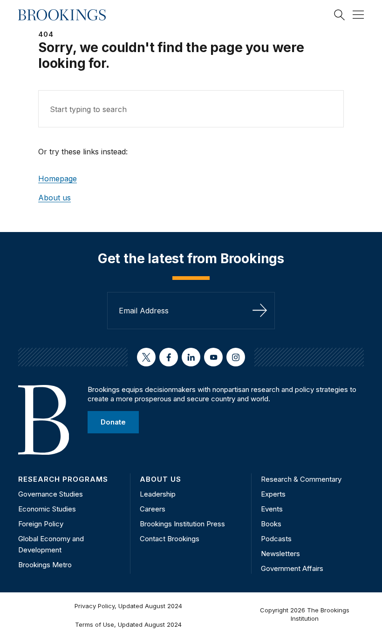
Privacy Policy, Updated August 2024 (128, 606)
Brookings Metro (45, 564)
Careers (152, 508)
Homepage (57, 178)
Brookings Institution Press (182, 523)
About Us (160, 479)
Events (272, 508)
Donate (113, 422)
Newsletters (280, 553)
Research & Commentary (301, 479)
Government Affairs (292, 568)
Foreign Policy (40, 523)
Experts (273, 494)
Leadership (158, 494)
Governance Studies (50, 494)
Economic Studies (47, 508)
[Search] (339, 14)
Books (271, 523)
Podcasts (276, 538)
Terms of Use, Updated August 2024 (128, 624)
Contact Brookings (169, 538)
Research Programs (63, 479)
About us (54, 197)
